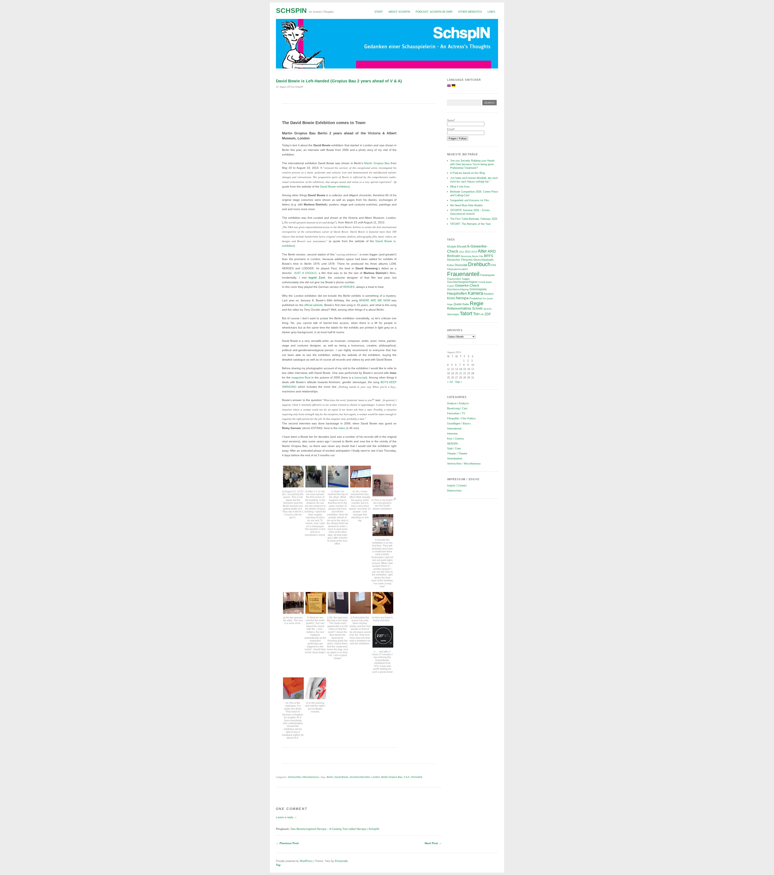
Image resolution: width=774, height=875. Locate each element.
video (341, 428)
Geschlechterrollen (360, 777)
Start (378, 11)
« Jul (450, 381)
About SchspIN (399, 11)
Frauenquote (487, 275)
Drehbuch (479, 264)
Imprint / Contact (457, 485)
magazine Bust (301, 377)
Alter (482, 251)
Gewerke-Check (467, 285)
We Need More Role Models (466, 205)
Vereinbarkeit (454, 458)
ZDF (488, 314)
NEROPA (452, 443)
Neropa (462, 298)
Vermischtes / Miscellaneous (303, 777)
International (454, 428)
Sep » (458, 381)
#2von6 (461, 246)
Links (491, 11)
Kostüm (489, 293)
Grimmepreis (478, 289)
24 (472, 373)
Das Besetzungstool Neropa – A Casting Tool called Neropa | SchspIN (335, 828)
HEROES (349, 286)
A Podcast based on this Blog (467, 172)
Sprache (487, 309)
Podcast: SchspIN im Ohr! (434, 11)
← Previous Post (287, 843)
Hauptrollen (457, 293)
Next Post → (433, 843)
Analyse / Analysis (458, 403)
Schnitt (477, 308)
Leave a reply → (286, 817)
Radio (465, 304)
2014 (474, 251)
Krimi (451, 298)
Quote (458, 304)
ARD (492, 251)
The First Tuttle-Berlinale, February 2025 (473, 218)
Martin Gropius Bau (377, 163)
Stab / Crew (454, 448)
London (375, 777)
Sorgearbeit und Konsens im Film (469, 200)
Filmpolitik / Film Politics (461, 418)
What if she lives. (460, 186)
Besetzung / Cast (457, 408)
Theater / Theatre (457, 453)
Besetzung (466, 256)
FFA (493, 265)
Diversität (461, 265)
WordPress (306, 861)
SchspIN (291, 10)
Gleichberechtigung (458, 289)
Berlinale (453, 256)
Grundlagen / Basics (459, 423)
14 (460, 369)
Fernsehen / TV (456, 413)
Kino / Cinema (455, 438)
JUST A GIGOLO (305, 273)
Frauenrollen (454, 279)
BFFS (488, 256)
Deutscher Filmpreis (460, 259)
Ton (476, 314)
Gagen (466, 279)
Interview (452, 433)
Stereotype (453, 314)
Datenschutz (454, 490)
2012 (461, 252)
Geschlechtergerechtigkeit (462, 281)
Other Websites (470, 11)
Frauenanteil (463, 274)
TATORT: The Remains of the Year (470, 223)
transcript (360, 377)
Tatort (466, 313)
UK (482, 314)
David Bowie (341, 777)
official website (313, 305)
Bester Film (477, 256)
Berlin (330, 777)
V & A (406, 777)
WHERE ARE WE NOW (375, 300)
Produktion (475, 298)
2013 (467, 251)
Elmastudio (341, 861)
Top (278, 865)
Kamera (475, 293)
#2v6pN (451, 246)
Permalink (416, 777)
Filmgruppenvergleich (457, 269)
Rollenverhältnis (459, 308)
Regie (476, 303)
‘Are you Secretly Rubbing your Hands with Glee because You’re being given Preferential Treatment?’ (472, 164)
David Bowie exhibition (334, 186)
